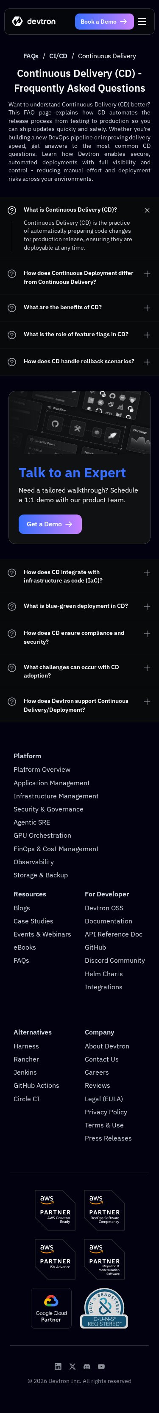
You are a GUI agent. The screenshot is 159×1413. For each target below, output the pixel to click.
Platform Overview (42, 769)
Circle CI (26, 1098)
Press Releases (108, 1138)
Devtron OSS (104, 908)
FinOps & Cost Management (56, 848)
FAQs (31, 56)
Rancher (26, 1059)
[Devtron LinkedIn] (58, 1366)
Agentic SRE (32, 822)
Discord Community (115, 960)
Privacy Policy (106, 1112)
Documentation (108, 921)
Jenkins (25, 1072)
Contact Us (102, 1059)
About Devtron (107, 1046)
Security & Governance (49, 809)
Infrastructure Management (56, 796)
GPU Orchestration (42, 835)
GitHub (95, 947)
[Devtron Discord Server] (87, 1366)
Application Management (52, 783)
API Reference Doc (113, 934)
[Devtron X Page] (72, 1366)
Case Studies (33, 921)
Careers (97, 1072)
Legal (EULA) (104, 1098)
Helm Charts (104, 973)
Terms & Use (104, 1125)
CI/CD (58, 56)
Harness (26, 1046)
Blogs (22, 908)
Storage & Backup (41, 875)
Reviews (97, 1085)
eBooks (25, 947)
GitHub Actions (36, 1085)
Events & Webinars (42, 934)
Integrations (104, 987)
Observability (34, 862)
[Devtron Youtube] (101, 1366)
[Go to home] (34, 22)
